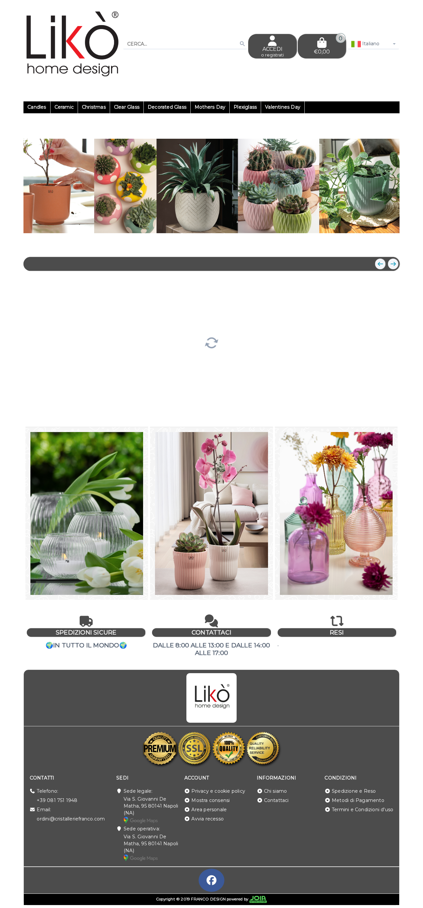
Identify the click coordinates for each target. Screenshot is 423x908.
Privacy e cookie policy (218, 791)
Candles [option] (36, 107)
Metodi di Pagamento (358, 800)
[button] (379, 243)
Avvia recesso (207, 819)
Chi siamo (275, 791)
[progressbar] (211, 341)
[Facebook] (211, 880)
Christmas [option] (94, 107)
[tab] (352, 243)
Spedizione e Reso (354, 791)
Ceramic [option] (64, 107)
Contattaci (276, 800)
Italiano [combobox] (370, 44)
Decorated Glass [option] (167, 107)
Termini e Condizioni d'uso (362, 810)
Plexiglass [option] (245, 107)
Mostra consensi (210, 800)
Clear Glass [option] (126, 107)
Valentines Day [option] (282, 107)
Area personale (209, 810)
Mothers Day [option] (210, 107)
